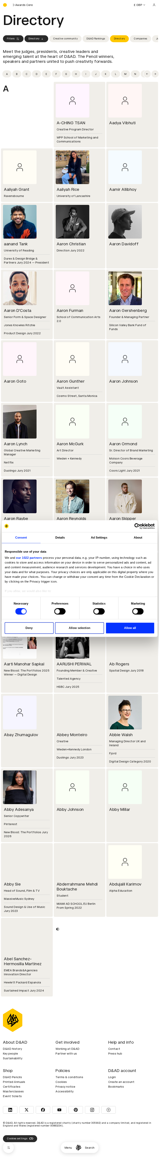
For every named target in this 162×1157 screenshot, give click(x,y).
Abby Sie (12, 884)
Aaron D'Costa (17, 310)
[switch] (60, 611)
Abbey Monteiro (72, 734)
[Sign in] (154, 5)
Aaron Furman (70, 310)
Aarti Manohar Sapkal (24, 664)
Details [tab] (60, 537)
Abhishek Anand (72, 958)
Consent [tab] (21, 537)
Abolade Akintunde (127, 1109)
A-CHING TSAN (71, 122)
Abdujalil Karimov (125, 884)
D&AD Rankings (96, 38)
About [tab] (138, 537)
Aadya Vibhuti (122, 122)
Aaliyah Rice (68, 189)
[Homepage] (78, 1147)
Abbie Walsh (121, 734)
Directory (34, 38)
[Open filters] (8, 1147)
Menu (68, 1147)
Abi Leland (119, 958)
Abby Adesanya (19, 809)
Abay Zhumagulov (21, 734)
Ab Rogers (119, 664)
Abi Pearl (65, 1038)
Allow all (130, 628)
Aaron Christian (71, 244)
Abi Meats (13, 1038)
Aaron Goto (15, 381)
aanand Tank (16, 244)
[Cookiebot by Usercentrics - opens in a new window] (137, 526)
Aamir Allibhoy (122, 189)
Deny (29, 628)
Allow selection (79, 628)
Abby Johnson (70, 809)
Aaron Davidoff (123, 244)
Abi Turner (119, 1038)
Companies (140, 38)
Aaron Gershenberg (128, 310)
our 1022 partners (29, 557)
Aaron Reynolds (71, 518)
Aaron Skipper (122, 518)
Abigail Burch (69, 1109)
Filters (11, 38)
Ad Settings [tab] (99, 537)
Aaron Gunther (71, 381)
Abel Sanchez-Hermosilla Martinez (23, 961)
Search (90, 1147)
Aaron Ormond (123, 443)
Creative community (65, 38)
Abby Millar (119, 809)
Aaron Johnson (123, 381)
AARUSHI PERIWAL (74, 664)
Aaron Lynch (15, 443)
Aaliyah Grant (16, 189)
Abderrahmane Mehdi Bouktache (77, 886)
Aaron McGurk (70, 443)
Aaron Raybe (16, 518)
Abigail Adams (17, 1109)
